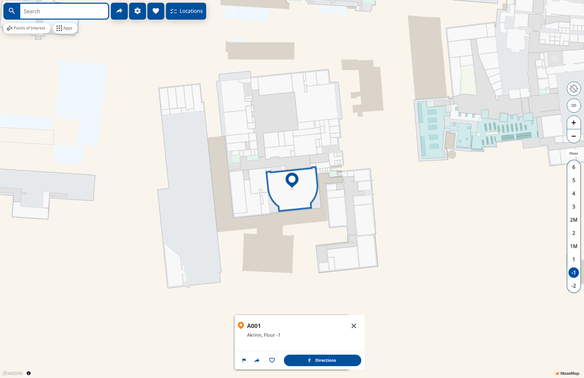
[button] (244, 360)
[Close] (354, 326)
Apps (67, 28)
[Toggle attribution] (28, 373)
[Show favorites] (155, 11)
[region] (300, 342)
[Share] (119, 11)
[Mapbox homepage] (12, 373)
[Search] (11, 11)
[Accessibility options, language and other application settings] (137, 11)
